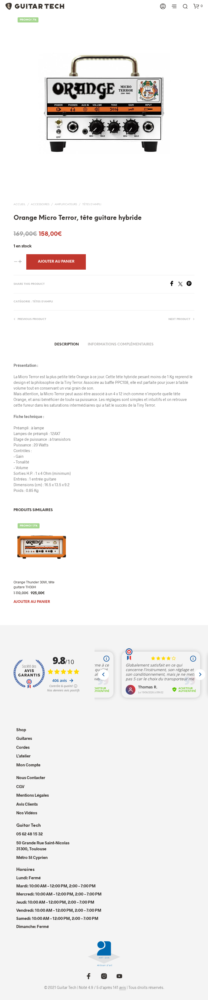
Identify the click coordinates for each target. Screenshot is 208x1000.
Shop (21, 729)
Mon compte (28, 764)
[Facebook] (173, 284)
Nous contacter (30, 777)
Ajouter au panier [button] (32, 602)
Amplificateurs (66, 204)
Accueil (19, 204)
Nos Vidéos (26, 812)
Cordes (23, 747)
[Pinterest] (190, 284)
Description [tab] (66, 344)
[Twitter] (182, 284)
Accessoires (40, 204)
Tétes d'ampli (91, 204)
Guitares (24, 738)
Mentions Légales (32, 795)
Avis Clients (27, 804)
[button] (198, 6)
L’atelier (23, 755)
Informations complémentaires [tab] (121, 344)
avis (122, 987)
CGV (20, 786)
